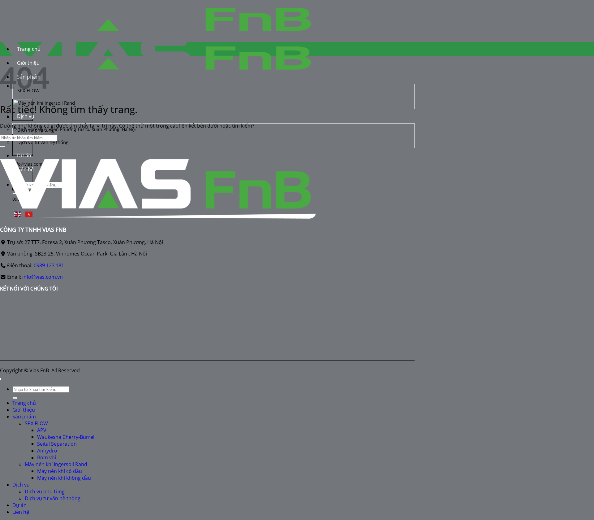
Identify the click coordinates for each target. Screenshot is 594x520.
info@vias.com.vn (42, 276)
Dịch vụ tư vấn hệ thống (42, 142)
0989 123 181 (49, 265)
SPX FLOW (36, 423)
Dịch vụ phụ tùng (35, 130)
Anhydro (47, 450)
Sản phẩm (24, 416)
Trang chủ (29, 49)
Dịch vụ (25, 116)
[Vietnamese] (29, 214)
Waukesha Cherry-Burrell (66, 437)
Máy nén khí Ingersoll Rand (56, 464)
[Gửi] (2, 146)
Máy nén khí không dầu (64, 477)
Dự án (24, 155)
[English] (18, 214)
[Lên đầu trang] (0, 379)
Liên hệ (20, 512)
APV (41, 430)
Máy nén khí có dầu (59, 471)
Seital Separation (57, 443)
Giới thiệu (23, 409)
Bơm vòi (46, 457)
